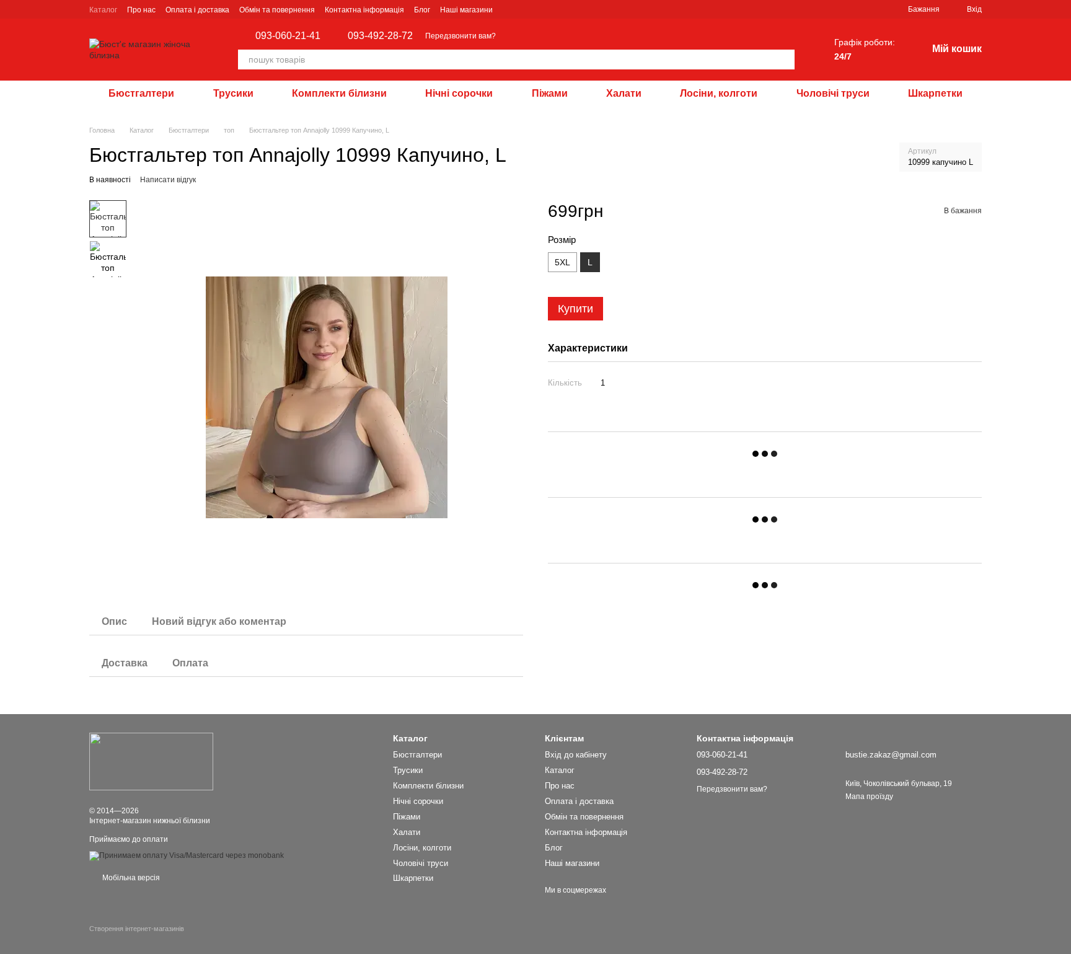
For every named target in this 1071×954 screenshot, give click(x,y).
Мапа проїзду (869, 796)
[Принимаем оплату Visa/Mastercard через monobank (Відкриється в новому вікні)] (186, 855)
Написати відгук (168, 179)
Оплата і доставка (197, 10)
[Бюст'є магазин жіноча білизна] (151, 761)
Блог (422, 10)
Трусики (233, 93)
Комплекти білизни (339, 93)
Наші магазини (466, 10)
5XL (562, 262)
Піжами (550, 93)
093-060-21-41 (287, 36)
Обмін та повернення (277, 10)
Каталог (103, 10)
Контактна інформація (364, 10)
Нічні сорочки (459, 93)
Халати (623, 93)
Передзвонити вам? (460, 36)
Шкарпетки (935, 93)
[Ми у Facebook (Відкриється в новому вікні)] (525, 9)
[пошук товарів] (785, 59)
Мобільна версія (130, 877)
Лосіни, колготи (718, 93)
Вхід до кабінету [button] (576, 754)
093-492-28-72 (380, 36)
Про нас (141, 10)
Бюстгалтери (141, 93)
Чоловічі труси (833, 93)
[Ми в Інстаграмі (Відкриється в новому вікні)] (510, 9)
